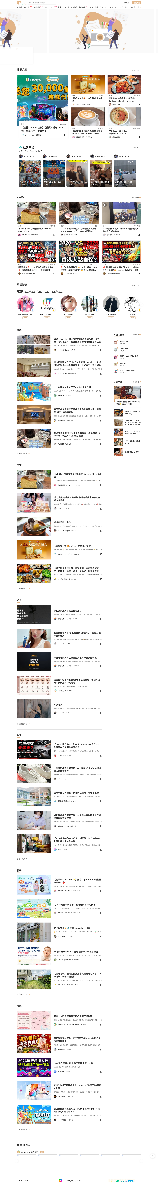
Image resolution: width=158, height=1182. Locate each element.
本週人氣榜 (119, 334)
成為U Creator (49, 7)
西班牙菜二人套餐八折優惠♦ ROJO (132, 413)
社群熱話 (37, 7)
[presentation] (18, 31)
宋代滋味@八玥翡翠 (132, 452)
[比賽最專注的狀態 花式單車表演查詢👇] (125, 173)
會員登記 (127, 3)
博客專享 (82, 7)
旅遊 (101, 7)
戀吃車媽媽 (89, 314)
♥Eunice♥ (68, 314)
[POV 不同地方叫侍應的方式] (77, 173)
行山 (131, 7)
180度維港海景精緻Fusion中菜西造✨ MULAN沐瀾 (128, 403)
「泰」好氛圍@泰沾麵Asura (132, 442)
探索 (59, 7)
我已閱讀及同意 (128, 1179)
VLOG (91, 7)
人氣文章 (118, 382)
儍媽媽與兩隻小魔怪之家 (25, 314)
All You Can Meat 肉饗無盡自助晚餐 (132, 432)
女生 (106, 7)
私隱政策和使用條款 (56, 1178)
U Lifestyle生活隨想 (47, 314)
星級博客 (74, 7)
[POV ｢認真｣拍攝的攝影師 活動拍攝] (101, 173)
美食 (96, 7)
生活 (121, 7)
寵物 (126, 7)
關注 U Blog (24, 1145)
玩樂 (111, 7)
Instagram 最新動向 (29, 1151)
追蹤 (25, 318)
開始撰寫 (137, 3)
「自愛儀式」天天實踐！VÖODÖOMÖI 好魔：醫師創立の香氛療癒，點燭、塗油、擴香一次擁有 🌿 (133, 422)
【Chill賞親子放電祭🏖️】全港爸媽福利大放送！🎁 (58, 54)
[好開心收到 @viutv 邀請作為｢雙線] (54, 173)
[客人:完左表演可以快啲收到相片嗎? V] (30, 173)
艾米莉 (132, 314)
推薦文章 (66, 7)
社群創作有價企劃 (23, 7)
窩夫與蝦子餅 (111, 314)
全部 (19, 291)
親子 (116, 7)
